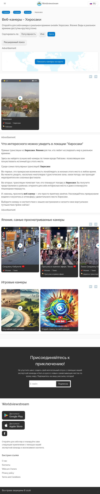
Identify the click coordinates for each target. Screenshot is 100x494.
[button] (90, 76)
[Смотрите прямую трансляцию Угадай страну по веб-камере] (59, 326)
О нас (4, 461)
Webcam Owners (9, 469)
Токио (15, 270)
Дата (51, 34)
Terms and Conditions (11, 477)
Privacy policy (8, 473)
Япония (27, 12)
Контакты (6, 465)
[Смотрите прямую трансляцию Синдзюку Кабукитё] (20, 264)
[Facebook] (4, 433)
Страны (17, 12)
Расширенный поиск (14, 42)
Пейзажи (8, 127)
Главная (6, 12)
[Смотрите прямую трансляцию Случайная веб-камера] (20, 326)
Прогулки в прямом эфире (54, 274)
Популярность (28, 34)
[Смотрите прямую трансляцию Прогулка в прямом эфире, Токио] (59, 264)
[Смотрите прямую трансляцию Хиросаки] (20, 116)
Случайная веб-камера (13, 329)
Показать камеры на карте (50, 61)
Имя (42, 34)
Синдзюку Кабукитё (13, 266)
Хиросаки (7, 119)
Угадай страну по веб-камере (56, 329)
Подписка (63, 384)
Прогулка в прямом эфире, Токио (58, 266)
